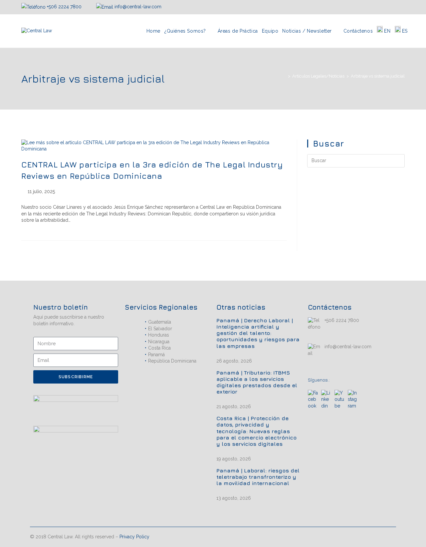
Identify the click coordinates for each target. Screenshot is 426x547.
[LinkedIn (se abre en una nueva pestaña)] (395, 7)
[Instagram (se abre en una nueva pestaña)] (387, 7)
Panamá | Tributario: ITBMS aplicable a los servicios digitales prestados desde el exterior (256, 382)
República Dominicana (172, 361)
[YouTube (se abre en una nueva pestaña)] (402, 7)
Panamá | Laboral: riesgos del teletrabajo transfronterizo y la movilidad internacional (258, 476)
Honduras (158, 335)
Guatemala (159, 322)
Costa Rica (159, 348)
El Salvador (160, 328)
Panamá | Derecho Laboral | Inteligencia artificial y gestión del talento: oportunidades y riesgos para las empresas (258, 333)
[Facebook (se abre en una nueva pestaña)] (379, 7)
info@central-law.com (137, 6)
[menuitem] (383, 31)
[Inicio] (284, 76)
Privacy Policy (134, 536)
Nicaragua (158, 341)
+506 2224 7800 (64, 6)
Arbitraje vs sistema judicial (378, 76)
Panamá (156, 354)
